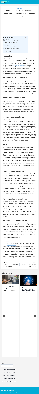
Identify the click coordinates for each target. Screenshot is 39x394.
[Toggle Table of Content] (26, 37)
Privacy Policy (16, 392)
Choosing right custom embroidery (11, 48)
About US (7, 392)
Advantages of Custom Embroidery (11, 40)
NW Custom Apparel (8, 45)
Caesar (17, 16)
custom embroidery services (18, 65)
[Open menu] (37, 2)
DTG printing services (11, 245)
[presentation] (10, 279)
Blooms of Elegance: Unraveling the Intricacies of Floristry (10, 264)
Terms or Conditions (22, 392)
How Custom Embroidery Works (11, 42)
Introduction (6, 39)
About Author (4, 392)
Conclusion (8, 51)
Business (19, 8)
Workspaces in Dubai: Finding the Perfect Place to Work (29, 264)
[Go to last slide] (4, 316)
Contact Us (11, 392)
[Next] (35, 316)
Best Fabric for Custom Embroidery (11, 49)
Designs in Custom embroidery (10, 43)
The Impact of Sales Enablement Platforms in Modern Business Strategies (28, 289)
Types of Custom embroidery (10, 46)
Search (2, 363)
